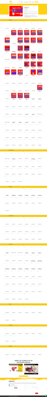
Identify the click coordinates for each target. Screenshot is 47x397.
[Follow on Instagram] (15, 387)
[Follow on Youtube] (16, 387)
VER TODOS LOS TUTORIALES (23, 376)
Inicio (24, 6)
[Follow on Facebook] (14, 387)
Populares (27, 6)
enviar (37, 393)
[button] (21, 6)
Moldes (25, 6)
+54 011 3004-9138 (12, 384)
